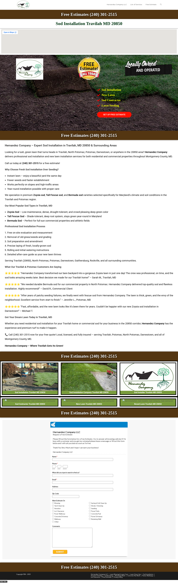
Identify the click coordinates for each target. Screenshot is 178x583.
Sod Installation (148, 574)
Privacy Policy (118, 577)
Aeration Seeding (96, 576)
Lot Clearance (95, 577)
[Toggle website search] (160, 4)
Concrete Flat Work (133, 576)
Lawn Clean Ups (135, 574)
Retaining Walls (120, 576)
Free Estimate (107, 577)
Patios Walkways (147, 576)
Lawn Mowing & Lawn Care (119, 574)
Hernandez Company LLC (99, 574)
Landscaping (108, 576)
